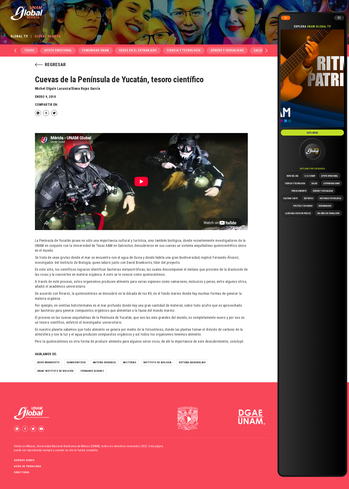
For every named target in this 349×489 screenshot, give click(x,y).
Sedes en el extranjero (138, 50)
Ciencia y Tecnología (184, 50)
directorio (21, 472)
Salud (258, 50)
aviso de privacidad (27, 466)
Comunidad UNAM (95, 50)
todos (29, 50)
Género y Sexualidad (227, 50)
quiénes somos (24, 460)
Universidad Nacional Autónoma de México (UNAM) (68, 446)
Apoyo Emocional (58, 50)
